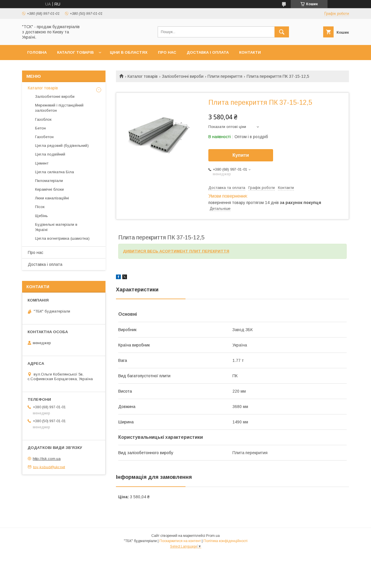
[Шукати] (281, 31)
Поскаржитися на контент (180, 541)
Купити (240, 155)
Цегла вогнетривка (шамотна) (62, 238)
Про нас (167, 52)
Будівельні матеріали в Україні (56, 227)
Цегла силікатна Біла (54, 172)
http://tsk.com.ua (47, 458)
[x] (124, 277)
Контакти (250, 52)
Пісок (40, 207)
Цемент (41, 163)
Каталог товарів (75, 52)
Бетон (40, 128)
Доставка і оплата (208, 52)
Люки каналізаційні (52, 198)
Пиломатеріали (49, 180)
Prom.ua (213, 536)
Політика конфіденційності (225, 541)
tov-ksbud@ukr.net (49, 467)
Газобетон (44, 137)
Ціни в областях (129, 52)
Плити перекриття (225, 76)
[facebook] (118, 277)
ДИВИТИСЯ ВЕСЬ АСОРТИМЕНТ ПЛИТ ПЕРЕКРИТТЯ (176, 251)
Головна (37, 52)
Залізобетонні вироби (182, 76)
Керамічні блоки (49, 189)
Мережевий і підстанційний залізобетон (59, 108)
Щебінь (41, 216)
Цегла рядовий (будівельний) (62, 145)
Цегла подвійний (50, 154)
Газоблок (43, 119)
